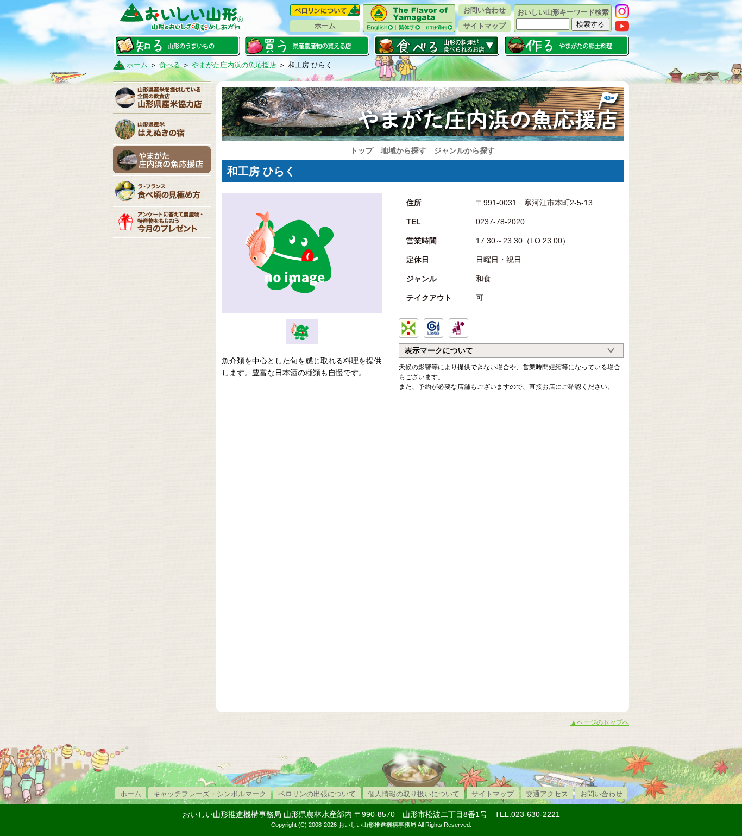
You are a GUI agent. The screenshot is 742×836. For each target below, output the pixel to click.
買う (306, 45)
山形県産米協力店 (162, 97)
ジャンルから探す (464, 150)
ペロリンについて (325, 10)
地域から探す (403, 150)
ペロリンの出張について (317, 794)
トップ (361, 150)
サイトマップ (484, 26)
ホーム (325, 26)
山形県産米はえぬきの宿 (162, 128)
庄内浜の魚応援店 (162, 159)
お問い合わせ (484, 10)
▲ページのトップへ (599, 722)
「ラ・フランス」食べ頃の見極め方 (162, 190)
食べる (436, 45)
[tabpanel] (302, 253)
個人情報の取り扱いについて (414, 794)
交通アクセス (547, 794)
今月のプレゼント (162, 221)
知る (177, 45)
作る (566, 45)
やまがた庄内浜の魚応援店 (234, 65)
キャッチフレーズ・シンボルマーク (209, 794)
